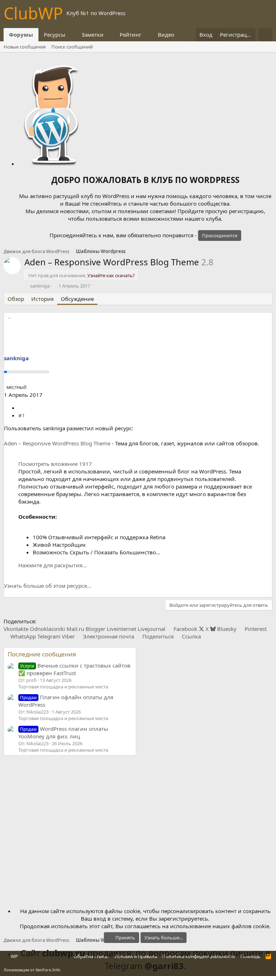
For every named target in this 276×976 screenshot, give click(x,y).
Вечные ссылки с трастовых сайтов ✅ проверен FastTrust (74, 669)
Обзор (16, 298)
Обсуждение (77, 298)
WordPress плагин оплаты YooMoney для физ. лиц (63, 732)
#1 (21, 415)
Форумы (21, 34)
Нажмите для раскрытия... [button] (52, 565)
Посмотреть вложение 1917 (55, 463)
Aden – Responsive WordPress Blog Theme (57, 443)
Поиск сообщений (72, 46)
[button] (71, 34)
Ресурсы (54, 34)
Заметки (93, 34)
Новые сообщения (25, 46)
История (42, 298)
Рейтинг (131, 34)
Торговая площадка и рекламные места (63, 686)
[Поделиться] (21, 407)
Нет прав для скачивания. (81, 275)
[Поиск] (265, 34)
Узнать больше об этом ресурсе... (47, 585)
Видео (166, 34)
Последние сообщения (42, 654)
